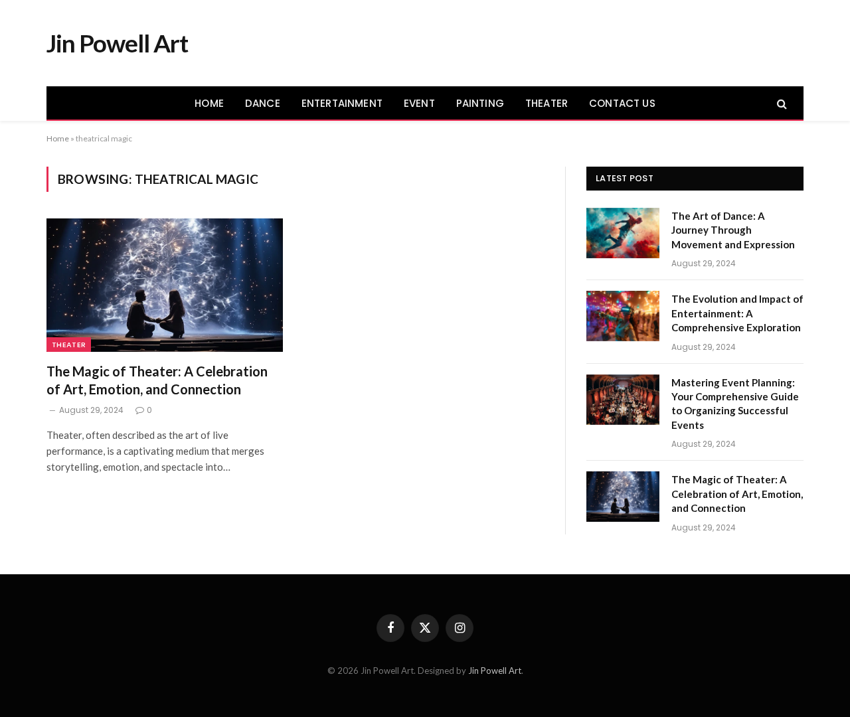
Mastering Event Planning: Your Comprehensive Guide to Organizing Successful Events (735, 403)
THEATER (546, 103)
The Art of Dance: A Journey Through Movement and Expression (733, 230)
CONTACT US (622, 103)
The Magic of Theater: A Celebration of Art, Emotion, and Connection (157, 380)
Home (57, 138)
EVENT (419, 103)
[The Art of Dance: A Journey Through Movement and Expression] (622, 233)
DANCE (262, 103)
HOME (209, 103)
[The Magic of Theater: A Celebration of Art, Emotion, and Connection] (164, 284)
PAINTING (480, 103)
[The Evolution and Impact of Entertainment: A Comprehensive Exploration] (622, 316)
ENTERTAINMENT (341, 103)
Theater (69, 344)
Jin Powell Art (494, 670)
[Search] (780, 103)
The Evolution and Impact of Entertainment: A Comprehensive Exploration (737, 313)
